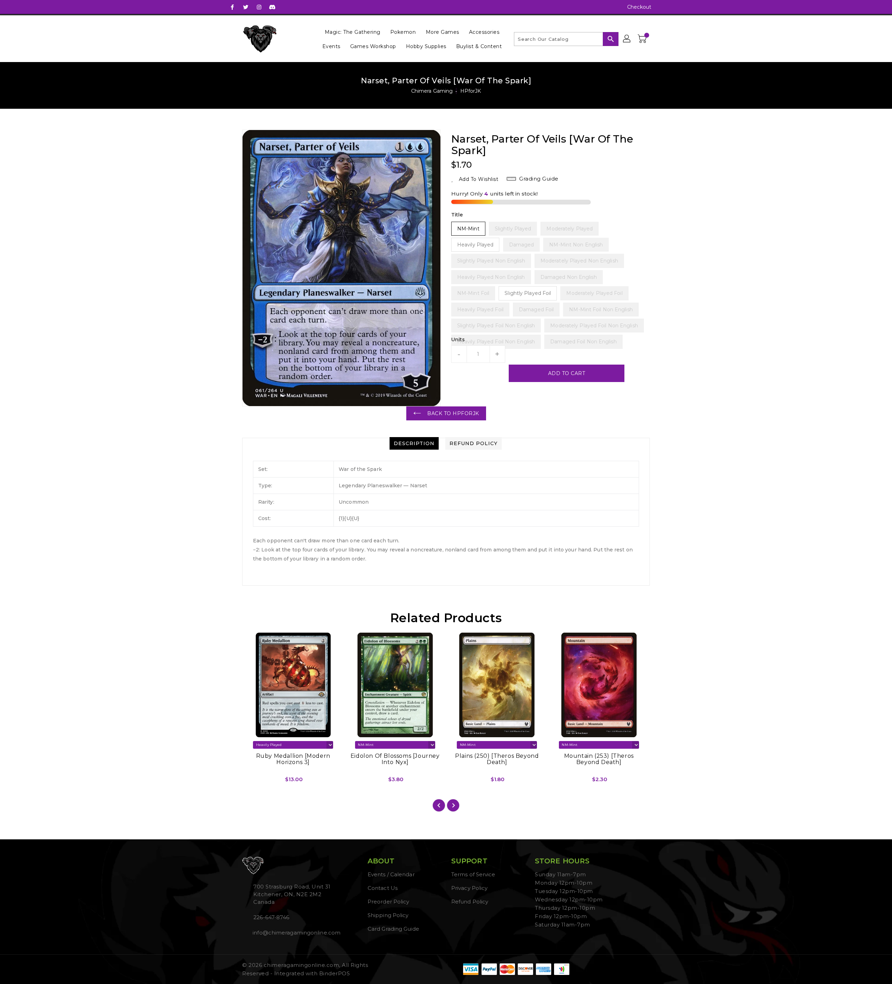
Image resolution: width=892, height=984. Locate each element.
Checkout (639, 7)
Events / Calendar (391, 874)
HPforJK (470, 91)
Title (457, 215)
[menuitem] (353, 32)
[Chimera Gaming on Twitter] (245, 7)
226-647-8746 (271, 917)
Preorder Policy (388, 901)
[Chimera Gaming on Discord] (272, 7)
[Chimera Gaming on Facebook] (232, 7)
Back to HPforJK (453, 413)
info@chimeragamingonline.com (296, 932)
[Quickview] (253, 782)
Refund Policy (469, 901)
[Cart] (643, 39)
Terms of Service (473, 874)
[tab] (414, 443)
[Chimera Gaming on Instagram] (259, 7)
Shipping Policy (388, 915)
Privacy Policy (469, 888)
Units (458, 339)
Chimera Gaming (432, 91)
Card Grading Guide (393, 928)
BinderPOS (334, 973)
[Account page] (627, 39)
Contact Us (383, 888)
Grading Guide (539, 178)
